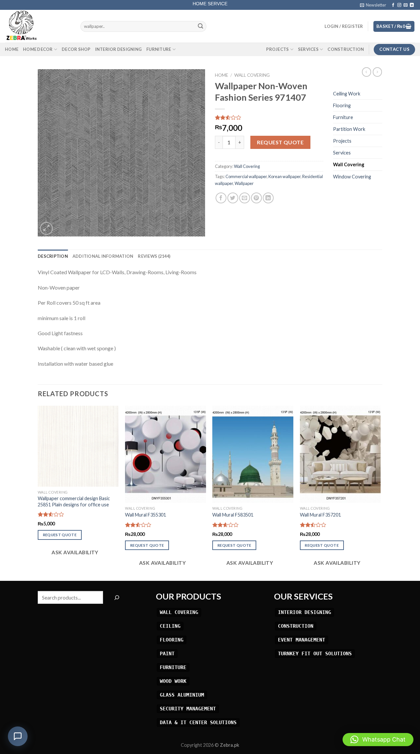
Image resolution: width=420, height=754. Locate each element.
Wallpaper (244, 183)
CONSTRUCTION (295, 626)
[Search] (116, 597)
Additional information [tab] (103, 256)
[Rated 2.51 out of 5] (138, 525)
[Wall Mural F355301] (165, 454)
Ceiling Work (346, 93)
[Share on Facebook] (221, 198)
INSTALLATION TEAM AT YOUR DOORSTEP (210, 6)
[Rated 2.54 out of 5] (51, 514)
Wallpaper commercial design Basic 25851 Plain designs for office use (74, 501)
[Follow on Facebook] (393, 5)
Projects (277, 49)
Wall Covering (252, 75)
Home (11, 49)
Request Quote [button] (60, 535)
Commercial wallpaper (246, 176)
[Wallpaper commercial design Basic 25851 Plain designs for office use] (78, 446)
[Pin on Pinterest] (256, 198)
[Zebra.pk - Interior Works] (38, 26)
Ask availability (74, 552)
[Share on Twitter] (232, 198)
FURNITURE (173, 667)
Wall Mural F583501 (232, 515)
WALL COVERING (179, 612)
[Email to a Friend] (244, 198)
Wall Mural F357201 (320, 515)
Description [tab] (53, 256)
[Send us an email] (406, 5)
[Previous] (38, 492)
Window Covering (352, 176)
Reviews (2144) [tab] (154, 256)
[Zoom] (46, 228)
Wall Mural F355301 (145, 515)
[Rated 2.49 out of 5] (313, 525)
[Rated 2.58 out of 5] (225, 525)
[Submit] (200, 26)
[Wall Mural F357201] (340, 454)
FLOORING (171, 639)
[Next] (380, 492)
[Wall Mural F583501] (252, 454)
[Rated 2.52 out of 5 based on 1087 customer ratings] (269, 117)
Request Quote (280, 142)
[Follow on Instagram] (399, 5)
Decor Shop (76, 49)
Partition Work (349, 129)
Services (308, 49)
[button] (378, 739)
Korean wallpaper (284, 176)
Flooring (342, 105)
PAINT (167, 653)
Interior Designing (118, 49)
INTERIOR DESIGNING (304, 612)
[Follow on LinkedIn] (412, 5)
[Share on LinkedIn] (268, 198)
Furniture (158, 49)
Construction (345, 49)
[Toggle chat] (18, 736)
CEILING (170, 626)
